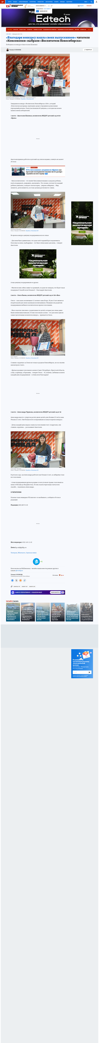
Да (37, 11)
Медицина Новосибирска (49, 29)
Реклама (89, 5)
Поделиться (89, 49)
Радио (82, 5)
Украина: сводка (38, 29)
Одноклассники (31, 553)
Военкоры (29, 29)
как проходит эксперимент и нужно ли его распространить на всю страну (44, 172)
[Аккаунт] (96, 2)
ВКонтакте (21, 553)
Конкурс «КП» (32, 586)
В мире (56, 1)
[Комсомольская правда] (14, 5)
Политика (33, 1)
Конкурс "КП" (25, 586)
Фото (9, 1)
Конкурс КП (83, 29)
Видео (15, 1)
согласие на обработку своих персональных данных (80, 676)
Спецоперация (23, 1)
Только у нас (22, 29)
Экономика (49, 1)
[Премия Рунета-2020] (28, 6)
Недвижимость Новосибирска (65, 29)
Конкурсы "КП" (17, 586)
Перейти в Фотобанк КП (27, 99)
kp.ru (62, 575)
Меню (2, 2)
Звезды (62, 1)
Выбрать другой (43, 11)
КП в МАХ (77, 29)
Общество (40, 1)
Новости (15, 29)
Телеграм (14, 553)
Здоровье (69, 1)
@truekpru (19, 570)
